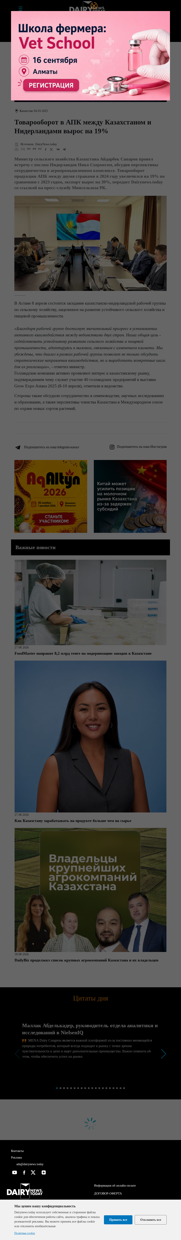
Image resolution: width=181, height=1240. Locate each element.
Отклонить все (150, 1219)
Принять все (118, 1219)
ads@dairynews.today (29, 1164)
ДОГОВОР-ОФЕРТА (108, 1193)
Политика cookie (24, 1233)
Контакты (17, 1151)
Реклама (16, 1157)
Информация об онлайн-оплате (115, 1185)
